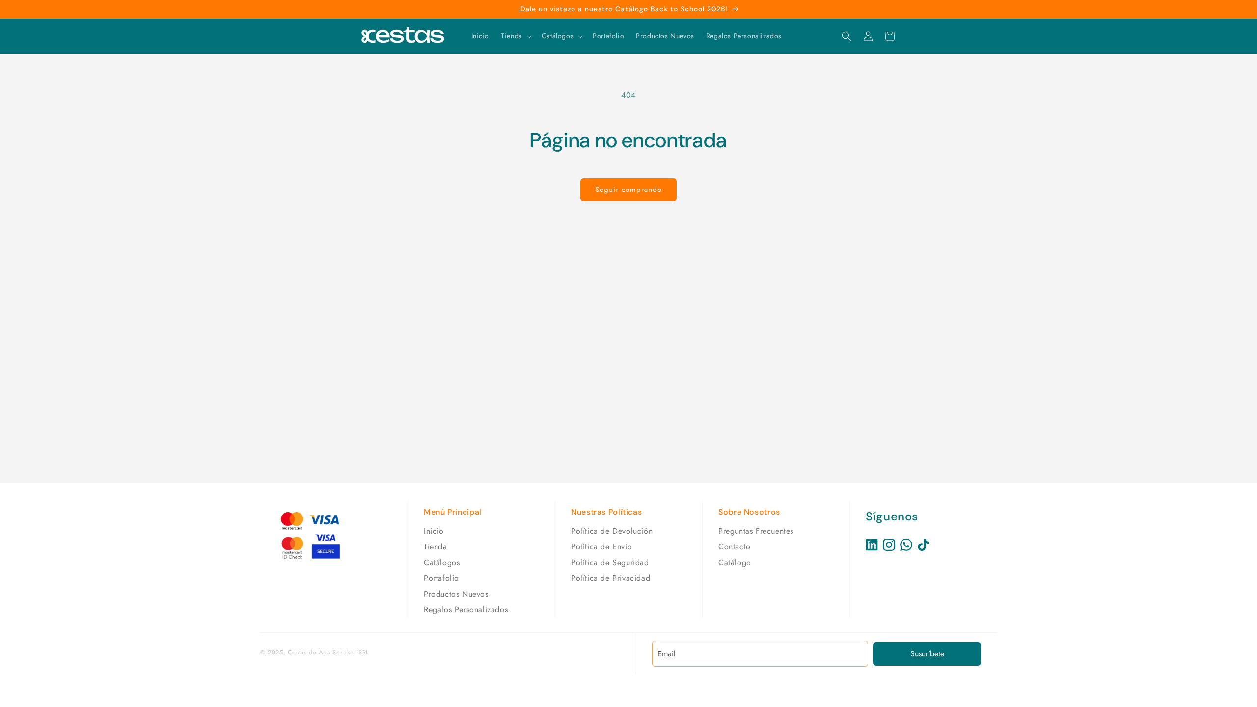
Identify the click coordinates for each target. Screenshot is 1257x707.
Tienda (435, 546)
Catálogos (442, 562)
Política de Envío (601, 546)
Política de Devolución (612, 531)
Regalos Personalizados (466, 609)
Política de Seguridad (610, 562)
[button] (515, 36)
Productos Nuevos (456, 593)
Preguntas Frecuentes (755, 531)
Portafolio (441, 578)
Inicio (434, 531)
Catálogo (734, 562)
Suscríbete (927, 653)
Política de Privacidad (610, 578)
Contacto (734, 546)
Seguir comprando (628, 189)
